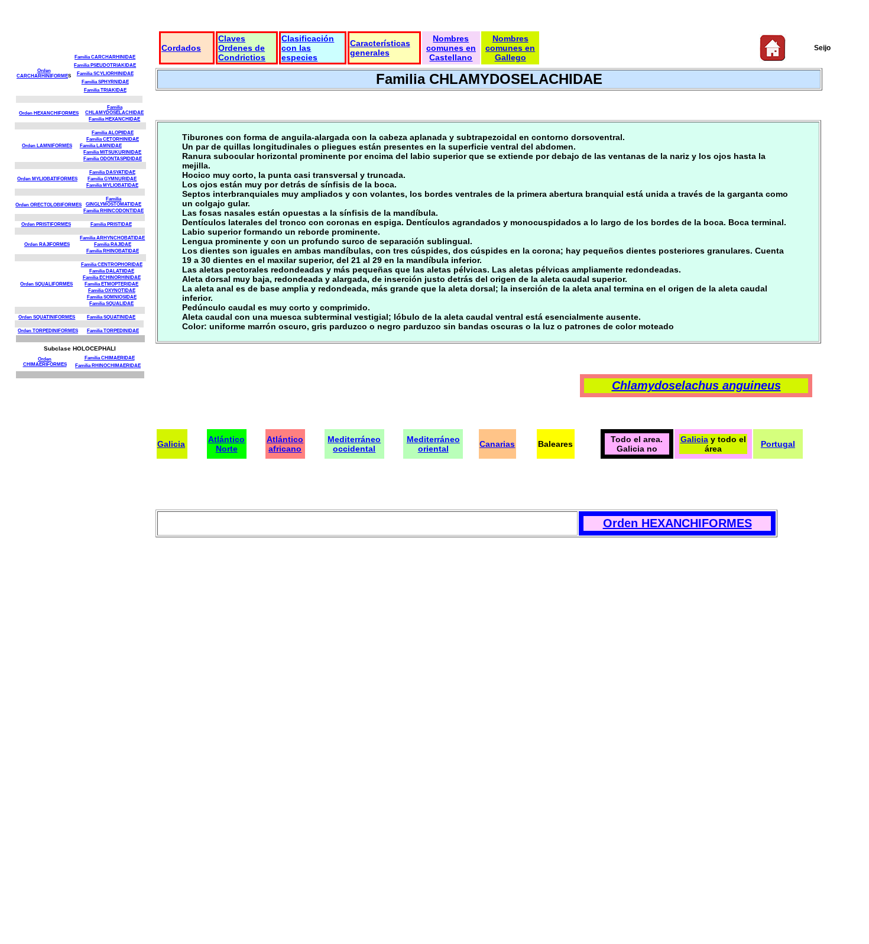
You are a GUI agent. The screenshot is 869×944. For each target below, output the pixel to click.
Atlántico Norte (226, 443)
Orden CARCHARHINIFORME (42, 73)
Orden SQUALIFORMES (46, 284)
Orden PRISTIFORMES (46, 224)
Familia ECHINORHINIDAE (112, 277)
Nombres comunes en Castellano (451, 48)
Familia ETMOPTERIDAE (111, 284)
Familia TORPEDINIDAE (113, 330)
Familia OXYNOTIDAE (111, 290)
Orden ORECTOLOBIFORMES (48, 204)
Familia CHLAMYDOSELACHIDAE (114, 110)
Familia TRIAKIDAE (105, 90)
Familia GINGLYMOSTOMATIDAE (113, 201)
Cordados (181, 48)
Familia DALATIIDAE (111, 271)
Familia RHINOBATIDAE (112, 251)
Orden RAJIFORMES (47, 244)
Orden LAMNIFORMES (47, 145)
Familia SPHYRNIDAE (105, 82)
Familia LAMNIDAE (101, 145)
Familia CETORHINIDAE (112, 139)
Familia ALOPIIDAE (113, 132)
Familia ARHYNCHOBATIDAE (112, 238)
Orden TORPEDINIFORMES (48, 330)
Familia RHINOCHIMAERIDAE (108, 365)
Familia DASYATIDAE (112, 172)
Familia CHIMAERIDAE (110, 358)
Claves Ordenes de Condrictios (241, 48)
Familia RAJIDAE (112, 244)
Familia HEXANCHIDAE (114, 119)
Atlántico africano (285, 443)
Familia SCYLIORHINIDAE (105, 73)
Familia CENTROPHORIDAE (111, 264)
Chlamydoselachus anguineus (696, 385)
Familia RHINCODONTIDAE (113, 210)
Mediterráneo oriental (433, 443)
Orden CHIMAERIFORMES (45, 361)
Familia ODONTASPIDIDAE (112, 158)
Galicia (171, 444)
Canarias (497, 444)
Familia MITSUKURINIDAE (112, 152)
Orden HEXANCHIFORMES (49, 113)
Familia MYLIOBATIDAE (112, 185)
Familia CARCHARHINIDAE (104, 57)
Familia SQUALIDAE (111, 303)
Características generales (380, 47)
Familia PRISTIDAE (111, 224)
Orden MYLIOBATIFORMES (47, 178)
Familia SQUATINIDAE (111, 317)
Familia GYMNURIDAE (112, 178)
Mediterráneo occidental (354, 443)
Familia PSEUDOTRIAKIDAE (105, 65)
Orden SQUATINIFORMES (46, 317)
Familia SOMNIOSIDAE (112, 297)
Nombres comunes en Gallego (510, 48)
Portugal (778, 444)
